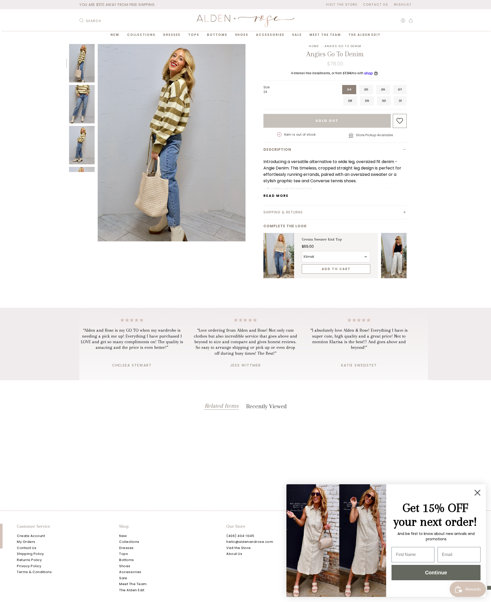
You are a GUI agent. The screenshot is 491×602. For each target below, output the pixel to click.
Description (277, 149)
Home (314, 46)
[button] (141, 35)
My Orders (26, 541)
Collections (129, 541)
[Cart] (411, 20)
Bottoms (126, 559)
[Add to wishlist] (400, 121)
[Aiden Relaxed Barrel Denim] (396, 255)
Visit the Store (342, 4)
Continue (436, 572)
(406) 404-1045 (240, 535)
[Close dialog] (477, 492)
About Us (234, 553)
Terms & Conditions (34, 571)
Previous (98, 143)
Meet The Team (133, 584)
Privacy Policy (29, 566)
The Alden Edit (131, 590)
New (123, 535)
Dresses (126, 547)
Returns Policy (29, 559)
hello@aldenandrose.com (249, 541)
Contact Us (375, 4)
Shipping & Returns (283, 212)
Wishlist (403, 4)
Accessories (130, 571)
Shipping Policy (30, 553)
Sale (123, 578)
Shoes (124, 566)
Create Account (31, 535)
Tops (123, 553)
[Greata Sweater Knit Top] (278, 255)
